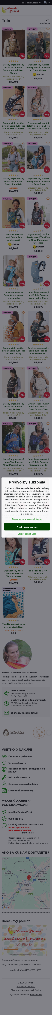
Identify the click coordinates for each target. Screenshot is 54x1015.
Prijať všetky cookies (27, 527)
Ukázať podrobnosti (27, 533)
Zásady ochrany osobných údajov (27, 518)
